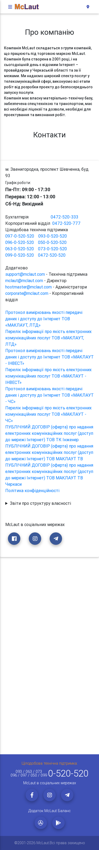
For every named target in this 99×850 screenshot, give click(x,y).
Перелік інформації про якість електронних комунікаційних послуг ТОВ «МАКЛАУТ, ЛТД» (48, 338)
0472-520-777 (66, 223)
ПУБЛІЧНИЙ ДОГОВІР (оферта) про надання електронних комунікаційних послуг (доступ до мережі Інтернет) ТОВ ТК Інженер (49, 433)
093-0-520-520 (52, 236)
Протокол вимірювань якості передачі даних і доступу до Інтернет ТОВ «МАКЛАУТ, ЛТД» (43, 319)
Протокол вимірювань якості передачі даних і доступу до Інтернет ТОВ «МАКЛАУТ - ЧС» (49, 395)
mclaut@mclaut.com (24, 280)
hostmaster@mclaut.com (28, 287)
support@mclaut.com (25, 274)
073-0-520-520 (52, 248)
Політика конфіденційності (32, 490)
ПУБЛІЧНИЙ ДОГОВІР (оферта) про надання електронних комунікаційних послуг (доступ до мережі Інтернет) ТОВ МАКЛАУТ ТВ (49, 452)
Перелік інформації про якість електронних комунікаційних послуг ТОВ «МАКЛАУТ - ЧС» (48, 414)
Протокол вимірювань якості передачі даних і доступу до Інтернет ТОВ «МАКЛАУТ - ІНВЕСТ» (49, 357)
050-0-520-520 (52, 242)
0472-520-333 (64, 217)
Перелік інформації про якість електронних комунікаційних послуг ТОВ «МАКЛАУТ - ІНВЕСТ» (48, 376)
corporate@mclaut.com (26, 293)
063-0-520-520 (19, 248)
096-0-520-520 (19, 242)
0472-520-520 (51, 255)
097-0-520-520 (19, 236)
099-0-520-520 (19, 255)
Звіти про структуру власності (40, 503)
